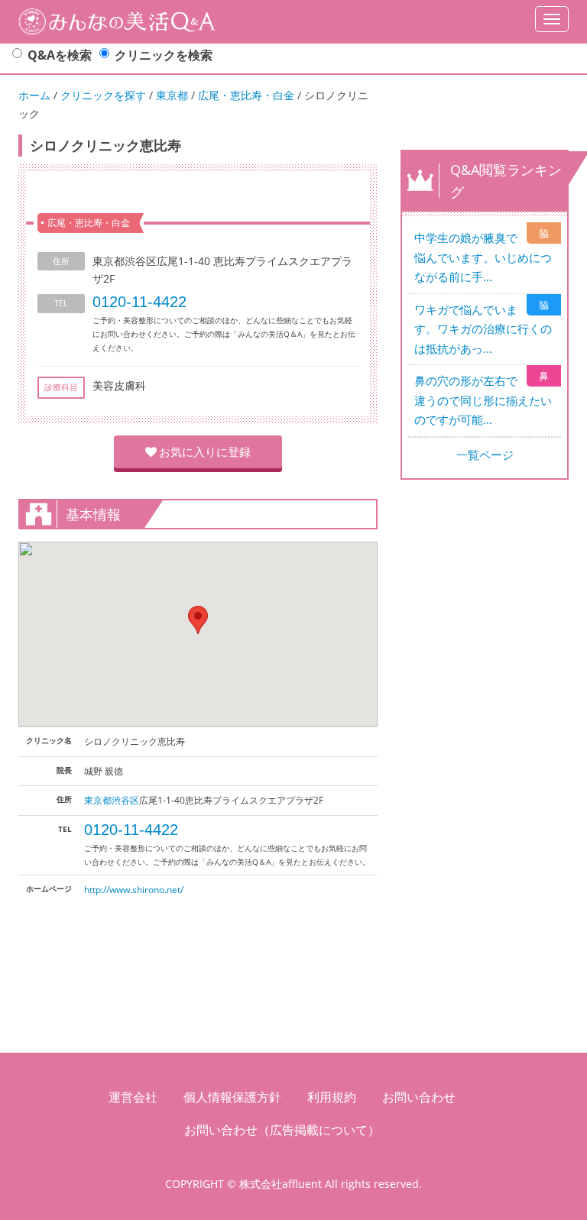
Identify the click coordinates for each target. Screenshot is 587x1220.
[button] (198, 620)
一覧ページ (485, 454)
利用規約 (331, 1097)
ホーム (34, 95)
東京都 (172, 95)
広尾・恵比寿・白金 (246, 95)
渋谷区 (125, 800)
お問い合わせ (419, 1097)
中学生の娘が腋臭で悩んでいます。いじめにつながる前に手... (483, 257)
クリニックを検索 (163, 55)
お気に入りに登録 (205, 451)
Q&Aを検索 (60, 55)
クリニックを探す (103, 95)
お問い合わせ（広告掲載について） (282, 1129)
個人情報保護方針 (232, 1097)
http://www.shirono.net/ (133, 889)
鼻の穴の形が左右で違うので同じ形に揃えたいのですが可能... (483, 400)
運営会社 (133, 1097)
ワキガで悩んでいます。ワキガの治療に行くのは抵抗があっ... (483, 329)
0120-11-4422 (139, 301)
